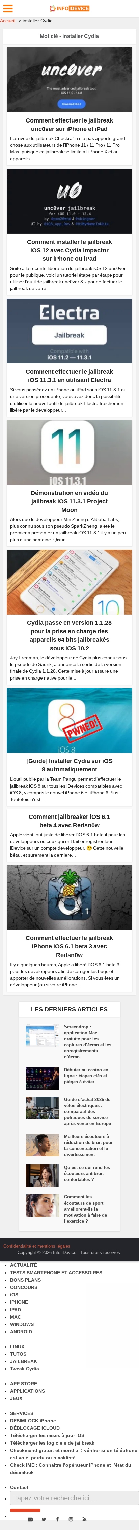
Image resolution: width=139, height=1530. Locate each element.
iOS (14, 1294)
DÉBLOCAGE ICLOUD (35, 1428)
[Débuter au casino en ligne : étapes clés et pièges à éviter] (45, 1078)
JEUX (16, 1398)
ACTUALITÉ (23, 1265)
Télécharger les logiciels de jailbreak (52, 1443)
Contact (19, 1487)
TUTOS (18, 1354)
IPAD (15, 1309)
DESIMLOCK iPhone (33, 1420)
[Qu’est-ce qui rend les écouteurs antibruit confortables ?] (45, 1175)
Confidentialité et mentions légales (37, 1246)
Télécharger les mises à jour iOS (47, 1435)
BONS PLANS (25, 1280)
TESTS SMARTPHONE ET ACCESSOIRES (56, 1272)
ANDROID (21, 1331)
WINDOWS (22, 1324)
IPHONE (19, 1302)
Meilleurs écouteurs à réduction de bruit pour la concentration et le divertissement (88, 1145)
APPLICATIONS (27, 1391)
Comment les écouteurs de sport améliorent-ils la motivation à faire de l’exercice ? (85, 1209)
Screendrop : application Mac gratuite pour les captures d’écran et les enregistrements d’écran (87, 1041)
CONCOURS (23, 1287)
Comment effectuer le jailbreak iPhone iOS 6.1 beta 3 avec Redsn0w (69, 946)
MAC (15, 1317)
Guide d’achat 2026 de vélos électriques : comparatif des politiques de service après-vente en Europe (87, 1111)
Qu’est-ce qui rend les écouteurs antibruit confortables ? (87, 1173)
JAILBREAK (23, 1361)
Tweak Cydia (24, 1368)
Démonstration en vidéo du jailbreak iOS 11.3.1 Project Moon (69, 501)
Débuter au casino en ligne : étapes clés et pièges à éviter (86, 1075)
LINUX (17, 1346)
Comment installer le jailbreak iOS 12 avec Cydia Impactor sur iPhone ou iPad (69, 250)
